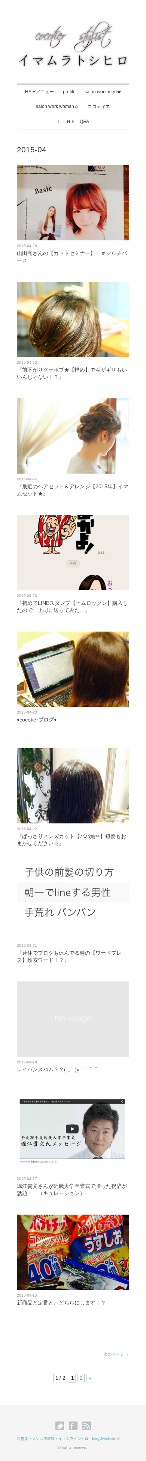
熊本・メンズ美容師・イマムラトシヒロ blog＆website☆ (74, 1439)
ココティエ (99, 106)
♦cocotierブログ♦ (37, 720)
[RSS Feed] (86, 1426)
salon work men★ (103, 91)
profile (69, 91)
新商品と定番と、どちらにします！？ (61, 1303)
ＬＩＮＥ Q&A (73, 121)
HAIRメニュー (39, 91)
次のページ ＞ (116, 1354)
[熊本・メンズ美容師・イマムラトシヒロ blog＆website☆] (73, 25)
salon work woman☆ (57, 106)
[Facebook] (75, 1426)
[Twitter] (61, 1426)
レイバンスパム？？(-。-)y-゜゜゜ (57, 1069)
